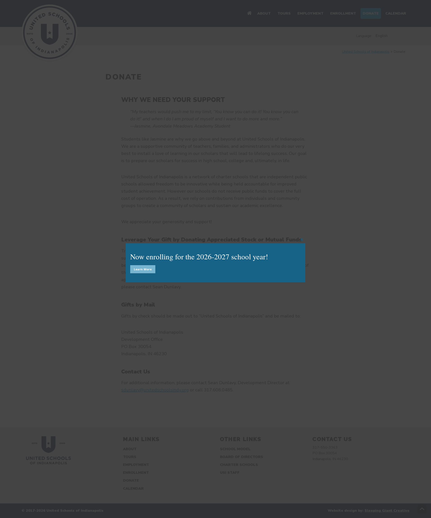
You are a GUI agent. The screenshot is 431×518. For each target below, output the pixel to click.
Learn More (143, 269)
